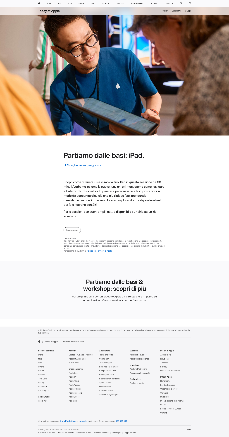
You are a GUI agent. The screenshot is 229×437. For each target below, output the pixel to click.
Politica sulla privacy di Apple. (99, 251)
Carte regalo (43, 391)
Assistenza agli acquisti (109, 395)
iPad (40, 363)
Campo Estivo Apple (107, 371)
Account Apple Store (77, 359)
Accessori (42, 387)
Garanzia (164, 393)
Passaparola (72, 230)
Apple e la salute (137, 383)
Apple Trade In (105, 383)
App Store (73, 401)
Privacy (163, 367)
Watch (41, 371)
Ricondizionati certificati (109, 379)
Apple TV (72, 377)
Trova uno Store (106, 355)
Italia (189, 429)
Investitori (164, 397)
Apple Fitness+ (75, 389)
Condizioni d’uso (83, 433)
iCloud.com (74, 363)
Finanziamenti (105, 387)
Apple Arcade (74, 385)
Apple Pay (42, 401)
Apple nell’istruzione (138, 369)
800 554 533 (121, 421)
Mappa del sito (130, 433)
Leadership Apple (167, 385)
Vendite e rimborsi (101, 433)
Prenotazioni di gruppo (109, 367)
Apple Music (74, 381)
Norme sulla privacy (46, 433)
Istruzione (164, 359)
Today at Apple (49, 11)
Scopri (165, 11)
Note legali (116, 433)
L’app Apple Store (106, 375)
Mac (40, 359)
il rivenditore (83, 421)
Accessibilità (165, 355)
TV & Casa (42, 379)
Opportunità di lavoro (169, 389)
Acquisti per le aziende (139, 359)
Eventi (163, 405)
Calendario (176, 11)
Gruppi (188, 11)
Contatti (163, 413)
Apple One (73, 373)
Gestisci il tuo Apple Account (81, 355)
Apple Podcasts (75, 393)
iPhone (41, 367)
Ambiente (164, 363)
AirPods (41, 375)
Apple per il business (138, 355)
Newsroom (164, 381)
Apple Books (74, 397)
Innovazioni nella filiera (170, 371)
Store (40, 355)
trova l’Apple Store (68, 421)
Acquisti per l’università (140, 373)
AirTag (41, 383)
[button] (181, 3)
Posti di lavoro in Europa (170, 409)
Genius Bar (104, 359)
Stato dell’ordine (106, 391)
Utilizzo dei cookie (66, 433)
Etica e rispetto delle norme (172, 401)
